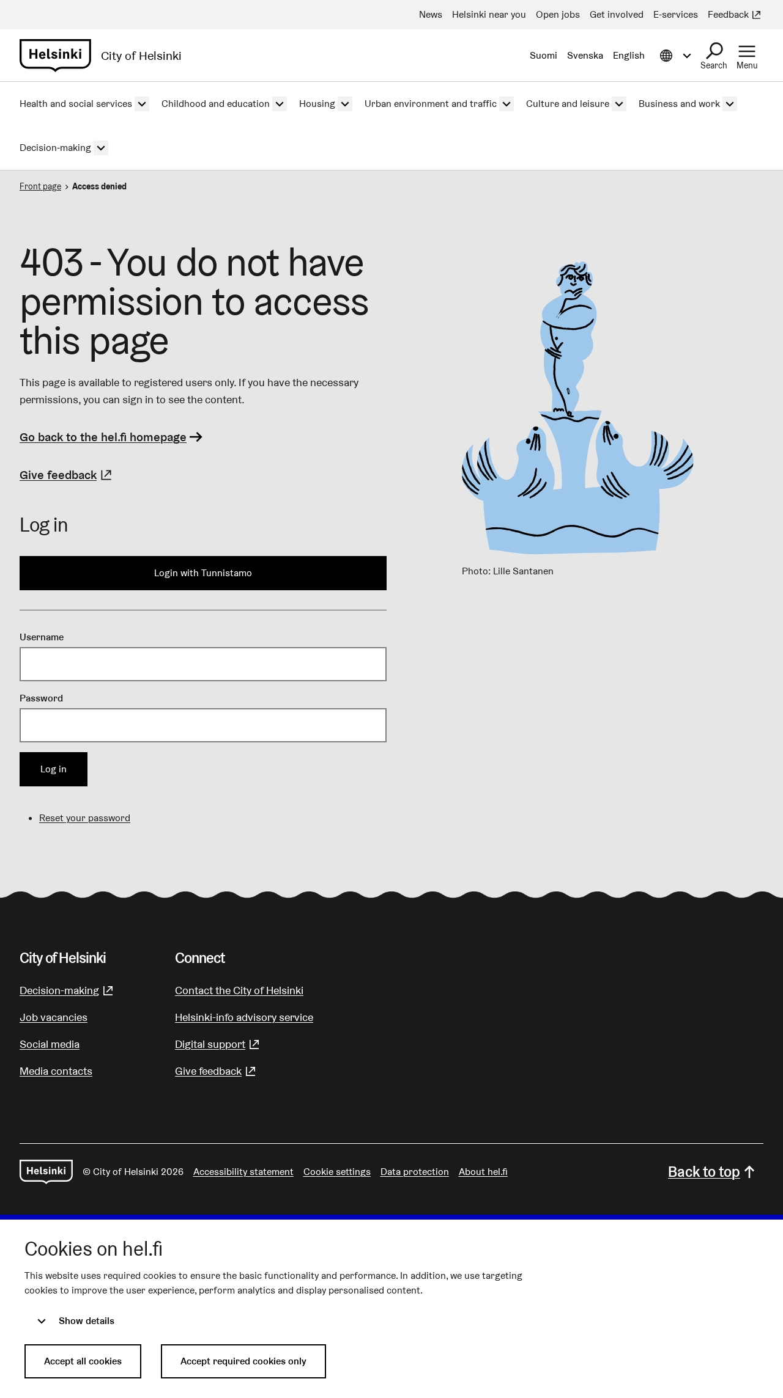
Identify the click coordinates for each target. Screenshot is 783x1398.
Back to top (704, 1171)
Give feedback (67, 475)
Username (42, 637)
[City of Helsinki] (46, 1171)
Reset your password (84, 817)
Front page (40, 186)
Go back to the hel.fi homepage (103, 437)
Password (41, 698)
